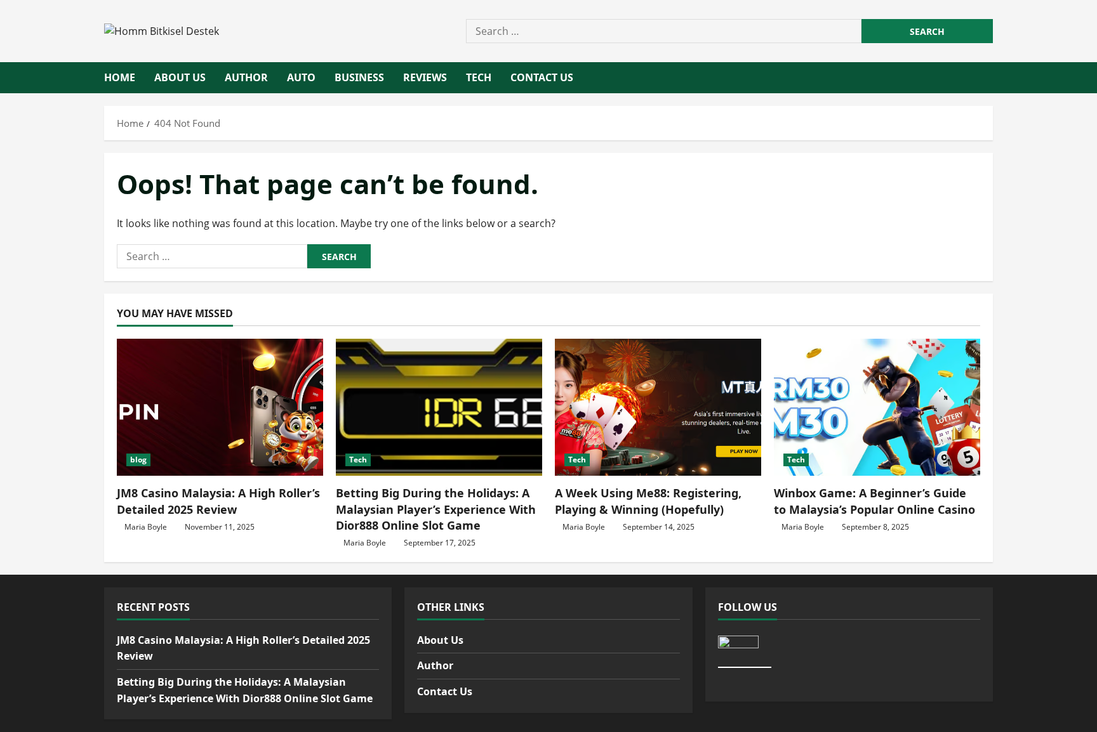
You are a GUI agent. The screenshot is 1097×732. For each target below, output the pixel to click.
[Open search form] (989, 78)
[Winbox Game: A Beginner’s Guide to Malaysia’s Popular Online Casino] (877, 407)
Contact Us (541, 77)
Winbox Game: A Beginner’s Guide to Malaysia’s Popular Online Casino (874, 500)
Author (246, 77)
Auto (301, 77)
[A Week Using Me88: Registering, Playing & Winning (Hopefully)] (658, 407)
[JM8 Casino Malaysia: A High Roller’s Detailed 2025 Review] (220, 407)
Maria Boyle (145, 526)
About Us (180, 77)
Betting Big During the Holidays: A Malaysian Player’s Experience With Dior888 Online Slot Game (436, 508)
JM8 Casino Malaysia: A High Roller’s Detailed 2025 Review (218, 500)
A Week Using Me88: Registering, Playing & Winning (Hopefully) (648, 500)
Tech (478, 77)
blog (138, 459)
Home (119, 77)
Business (359, 77)
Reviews (425, 77)
